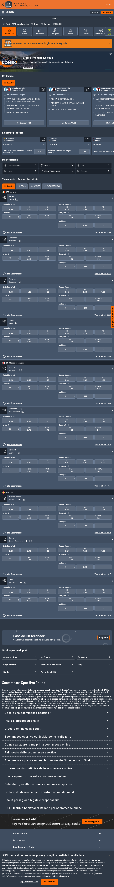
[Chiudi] (109, 855)
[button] (57, 833)
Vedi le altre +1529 (103, 615)
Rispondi (103, 637)
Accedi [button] (95, 12)
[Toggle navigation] (3, 12)
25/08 (58, 24)
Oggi (36, 24)
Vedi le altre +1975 (103, 445)
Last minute (32, 179)
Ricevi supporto (92, 821)
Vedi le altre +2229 (103, 315)
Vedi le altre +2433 (103, 356)
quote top (9, 34)
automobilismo (101, 34)
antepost (55, 34)
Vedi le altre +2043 (103, 533)
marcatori (40, 34)
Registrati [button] (107, 12)
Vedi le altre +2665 (103, 274)
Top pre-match (9, 179)
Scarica (108, 4)
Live (109, 34)
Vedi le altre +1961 (103, 486)
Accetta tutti (49, 882)
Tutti (8, 24)
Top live (21, 179)
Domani (47, 24)
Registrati (28, 67)
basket (86, 34)
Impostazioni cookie (29, 882)
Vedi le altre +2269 (103, 232)
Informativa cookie (61, 876)
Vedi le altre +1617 (103, 574)
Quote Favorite (22, 24)
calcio (24, 34)
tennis (70, 34)
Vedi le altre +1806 (103, 403)
